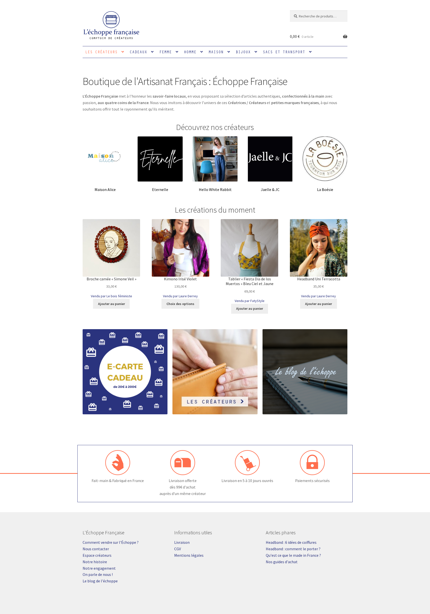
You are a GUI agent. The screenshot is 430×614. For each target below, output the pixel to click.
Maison (216, 52)
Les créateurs (101, 52)
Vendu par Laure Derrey (180, 296)
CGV (177, 548)
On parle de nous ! (98, 574)
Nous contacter (96, 548)
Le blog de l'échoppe (100, 580)
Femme (165, 52)
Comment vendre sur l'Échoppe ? (111, 542)
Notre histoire (95, 561)
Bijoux (243, 52)
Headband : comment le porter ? (293, 548)
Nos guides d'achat (282, 561)
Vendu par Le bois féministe (111, 296)
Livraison (182, 542)
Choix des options (180, 304)
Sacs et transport (284, 52)
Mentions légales (189, 555)
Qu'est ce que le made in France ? (293, 555)
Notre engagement (99, 568)
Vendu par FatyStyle (250, 301)
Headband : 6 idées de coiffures (291, 542)
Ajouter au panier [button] (111, 304)
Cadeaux (138, 52)
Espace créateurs (97, 555)
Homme (190, 52)
